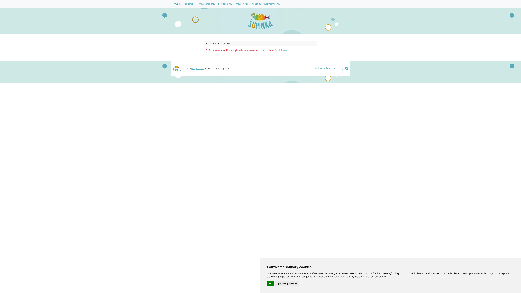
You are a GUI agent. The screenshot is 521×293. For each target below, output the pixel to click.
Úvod (177, 3)
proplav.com (197, 68)
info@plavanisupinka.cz (325, 68)
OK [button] (270, 283)
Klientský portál (272, 3)
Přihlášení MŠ (225, 3)
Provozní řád (242, 3)
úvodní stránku (282, 50)
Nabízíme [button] (188, 3)
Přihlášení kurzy (206, 3)
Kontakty (256, 3)
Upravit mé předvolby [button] (287, 283)
